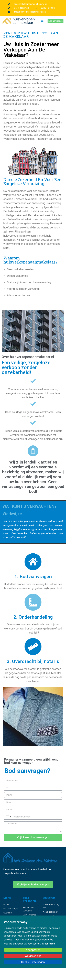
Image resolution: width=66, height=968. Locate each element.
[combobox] (8, 816)
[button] (42, 21)
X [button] (63, 918)
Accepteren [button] (33, 950)
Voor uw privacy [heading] (16, 922)
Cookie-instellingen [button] (33, 962)
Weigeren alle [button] (33, 956)
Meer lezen (48, 943)
